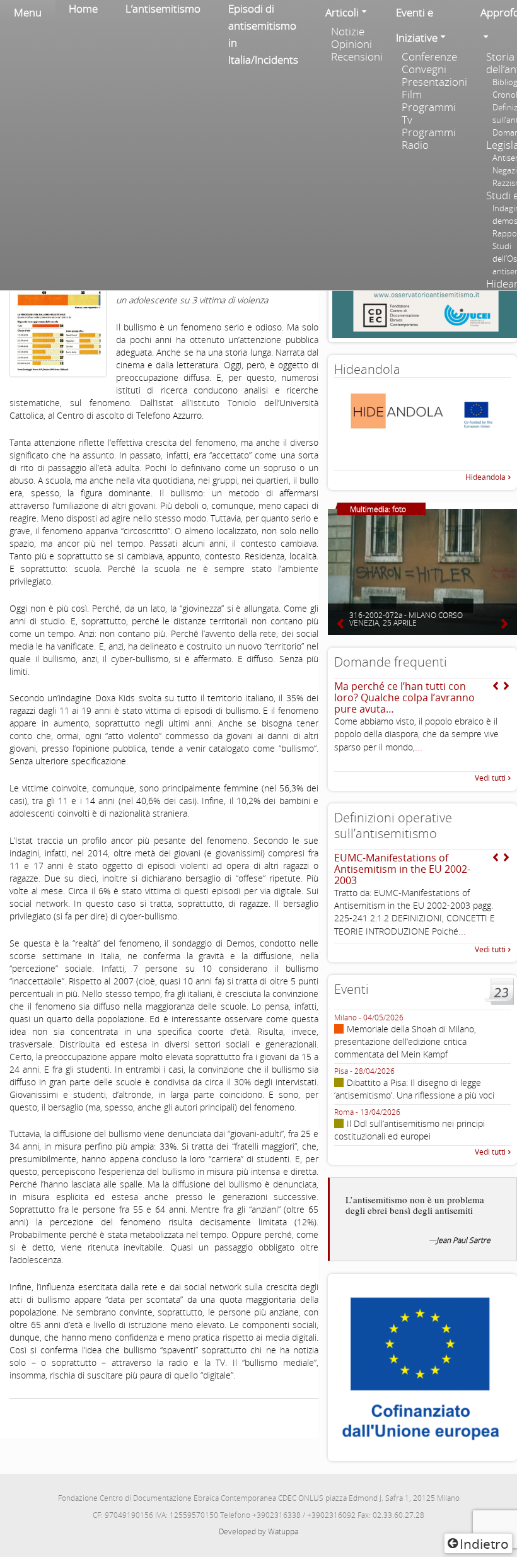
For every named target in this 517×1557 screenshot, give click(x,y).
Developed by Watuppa (258, 1531)
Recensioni (357, 56)
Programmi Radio (429, 138)
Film (412, 94)
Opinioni (351, 44)
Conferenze (429, 56)
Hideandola (485, 477)
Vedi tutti (490, 778)
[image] (58, 294)
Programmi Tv (429, 113)
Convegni (424, 69)
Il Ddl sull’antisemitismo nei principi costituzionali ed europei (409, 1129)
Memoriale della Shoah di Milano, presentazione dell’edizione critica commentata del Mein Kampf (405, 1041)
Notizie (347, 31)
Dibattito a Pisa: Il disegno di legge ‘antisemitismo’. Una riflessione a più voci (414, 1088)
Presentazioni (434, 82)
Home (83, 8)
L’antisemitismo (162, 8)
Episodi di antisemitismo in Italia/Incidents (263, 34)
